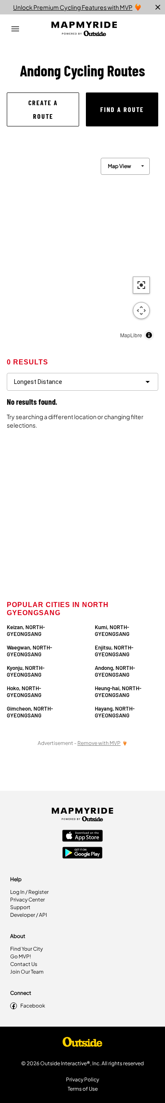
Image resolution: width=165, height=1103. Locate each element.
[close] (157, 7)
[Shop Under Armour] (82, 1044)
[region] (82, 246)
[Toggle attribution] (149, 335)
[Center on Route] (141, 285)
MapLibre (131, 335)
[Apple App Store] (82, 836)
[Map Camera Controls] (141, 310)
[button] (43, 109)
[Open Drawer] (15, 29)
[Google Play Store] (82, 853)
